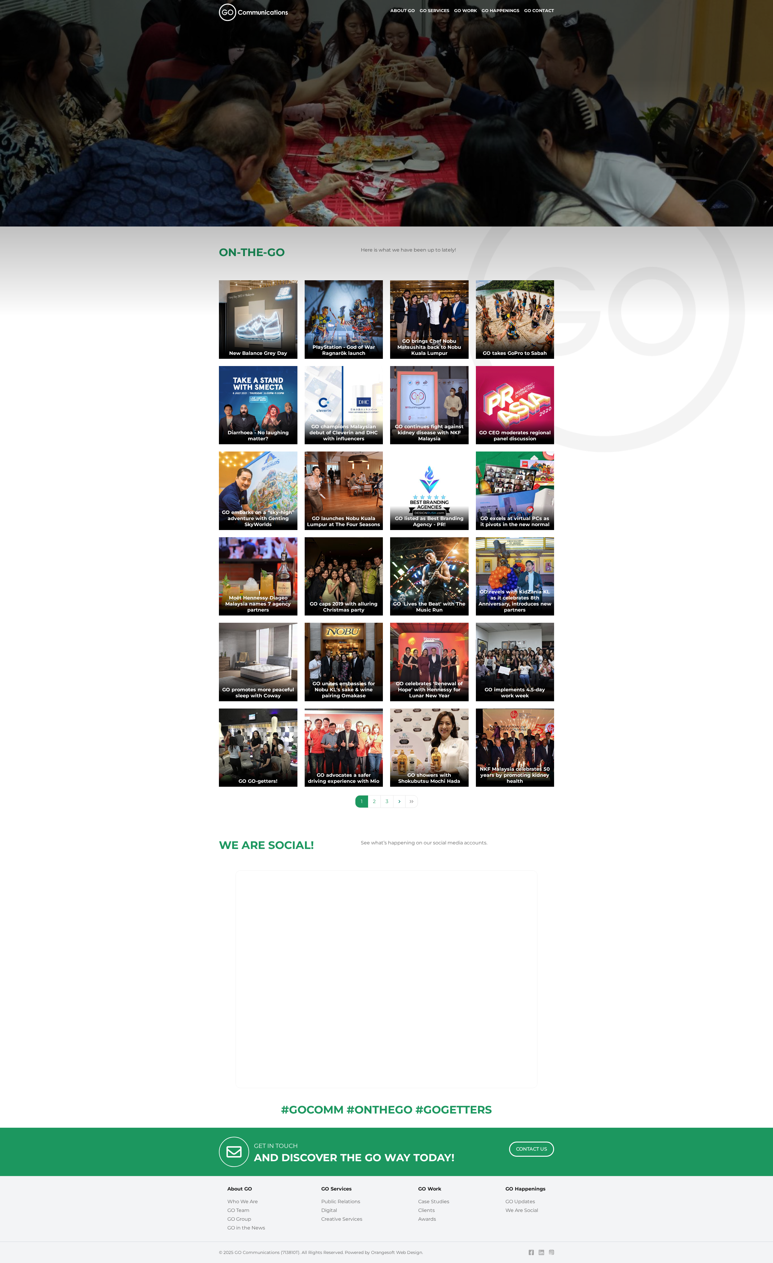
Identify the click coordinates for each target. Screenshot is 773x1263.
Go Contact (539, 10)
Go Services (434, 10)
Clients (426, 1210)
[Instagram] (551, 1252)
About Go (402, 10)
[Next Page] (399, 801)
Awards (427, 1219)
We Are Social (521, 1210)
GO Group (239, 1219)
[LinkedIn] (541, 1252)
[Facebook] (531, 1252)
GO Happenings (525, 1189)
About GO (239, 1189)
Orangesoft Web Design (396, 1252)
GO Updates (520, 1201)
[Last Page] (412, 801)
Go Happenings (500, 10)
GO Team (238, 1210)
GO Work (429, 1189)
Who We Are (242, 1201)
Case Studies (433, 1201)
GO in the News (246, 1228)
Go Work (465, 10)
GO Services (336, 1189)
